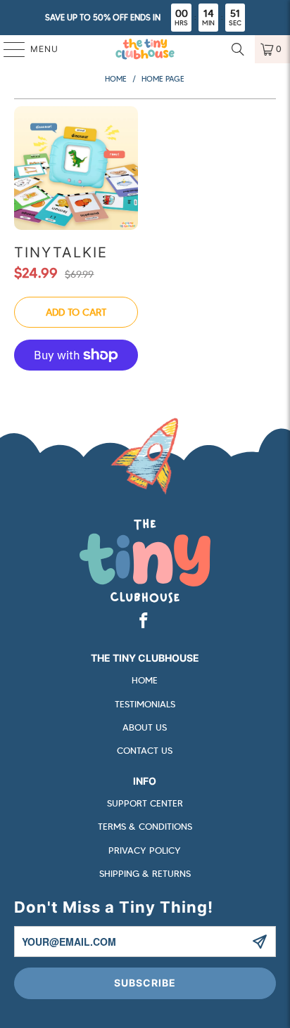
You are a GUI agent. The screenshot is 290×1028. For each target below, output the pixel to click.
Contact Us (144, 751)
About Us (144, 727)
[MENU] (7, 49)
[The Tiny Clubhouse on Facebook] (144, 621)
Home (145, 680)
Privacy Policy (144, 850)
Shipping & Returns (145, 874)
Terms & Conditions (145, 827)
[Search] (238, 49)
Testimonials (145, 704)
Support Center (145, 803)
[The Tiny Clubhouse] (145, 49)
